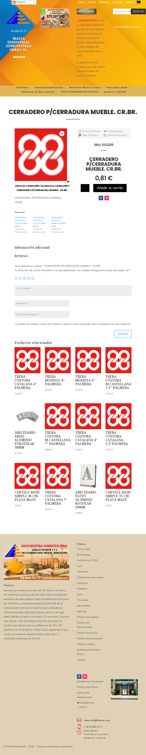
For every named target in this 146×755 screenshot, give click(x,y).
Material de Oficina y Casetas (84, 88)
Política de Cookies (88, 617)
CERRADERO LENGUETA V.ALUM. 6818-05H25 (39, 222)
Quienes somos (86, 644)
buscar (138, 11)
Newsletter (83, 605)
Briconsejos (83, 554)
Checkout (82, 571)
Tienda (91, 2)
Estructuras (22, 88)
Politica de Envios (87, 632)
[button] (61, 133)
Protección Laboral (116, 88)
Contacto (104, 2)
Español (20, 2)
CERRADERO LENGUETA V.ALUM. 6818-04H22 (21, 222)
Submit (123, 334)
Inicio (81, 2)
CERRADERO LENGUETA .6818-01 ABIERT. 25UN (59, 222)
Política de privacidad (89, 638)
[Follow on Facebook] (101, 198)
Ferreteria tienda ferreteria (48, 88)
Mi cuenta (82, 600)
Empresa (117, 2)
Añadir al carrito (110, 188)
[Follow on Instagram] (106, 198)
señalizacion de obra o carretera (37, 92)
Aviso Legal (84, 549)
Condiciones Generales (90, 577)
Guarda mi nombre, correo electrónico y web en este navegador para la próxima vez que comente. (74, 324)
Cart (79, 566)
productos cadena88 (115, 92)
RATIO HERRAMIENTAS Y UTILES (79, 92)
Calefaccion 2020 (87, 560)
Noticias (130, 2)
